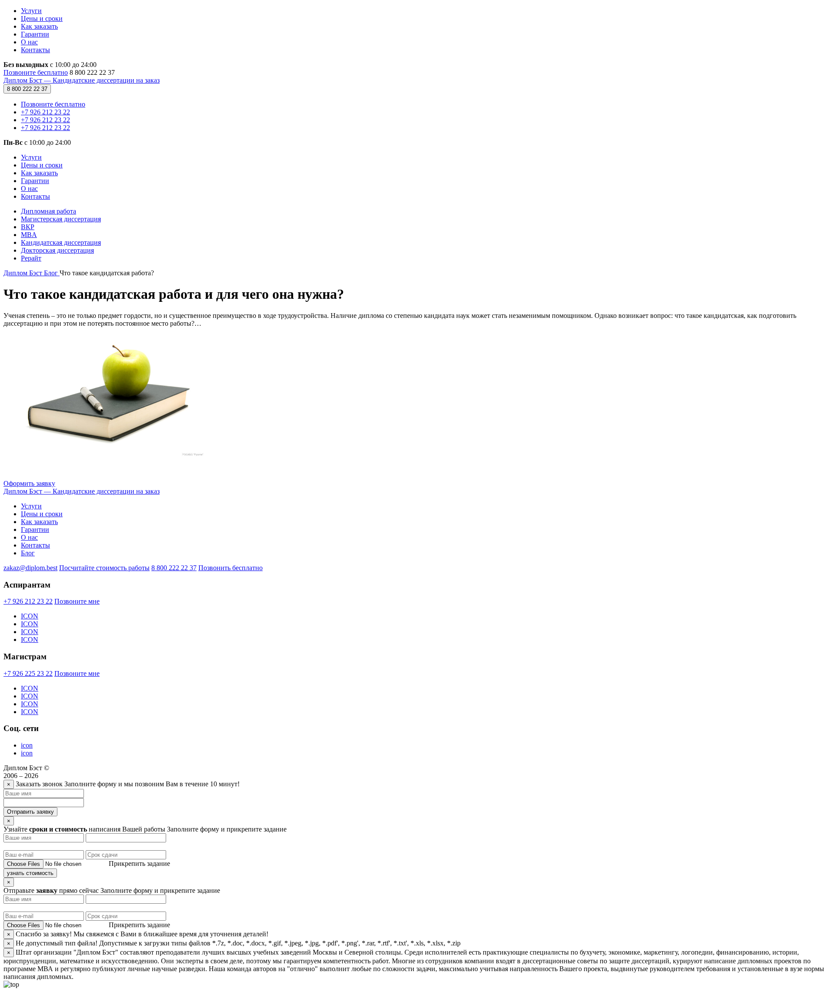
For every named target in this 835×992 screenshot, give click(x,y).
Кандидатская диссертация (61, 242)
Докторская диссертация (57, 250)
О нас (29, 42)
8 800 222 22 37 (27, 89)
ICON (29, 616)
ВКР (27, 226)
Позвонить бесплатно (230, 567)
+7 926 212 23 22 (45, 112)
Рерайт (31, 258)
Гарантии (35, 34)
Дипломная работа (48, 211)
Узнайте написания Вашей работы (85, 829)
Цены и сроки (42, 18)
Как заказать (39, 26)
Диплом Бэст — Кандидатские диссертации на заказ (81, 80)
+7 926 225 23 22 (28, 673)
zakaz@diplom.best (30, 567)
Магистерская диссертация (61, 219)
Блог (28, 553)
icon (27, 745)
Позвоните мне (77, 601)
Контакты (35, 49)
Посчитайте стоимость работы (104, 567)
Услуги (31, 10)
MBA (29, 234)
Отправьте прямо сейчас (51, 890)
